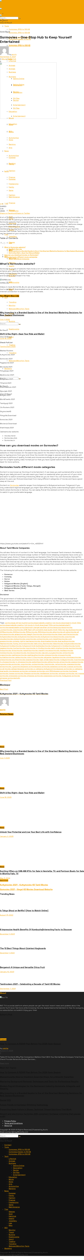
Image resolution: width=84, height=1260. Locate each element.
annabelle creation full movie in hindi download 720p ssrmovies (35, 625)
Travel (11, 1232)
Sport (11, 1239)
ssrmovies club (11, 639)
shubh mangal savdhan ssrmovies (42, 627)
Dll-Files (16, 1172)
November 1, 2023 (7, 934)
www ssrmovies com (23, 671)
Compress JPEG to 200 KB (19, 46)
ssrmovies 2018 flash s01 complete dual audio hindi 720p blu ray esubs (44, 630)
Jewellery (13, 236)
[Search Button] (19, 324)
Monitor (12, 1230)
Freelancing (13, 184)
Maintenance (14, 197)
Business (12, 1163)
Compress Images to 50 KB (20, 1152)
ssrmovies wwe (68, 662)
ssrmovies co (22, 639)
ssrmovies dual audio (57, 641)
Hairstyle (12, 1216)
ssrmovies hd (49, 643)
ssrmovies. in (40, 664)
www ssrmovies (30, 666)
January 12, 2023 (7, 972)
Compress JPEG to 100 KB (19, 32)
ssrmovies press (42, 655)
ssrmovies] (19, 666)
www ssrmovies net (53, 673)
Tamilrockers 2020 (8, 346)
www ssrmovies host (64, 671)
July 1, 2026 (5, 319)
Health (11, 1218)
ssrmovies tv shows (15, 662)
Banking (12, 144)
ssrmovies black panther (59, 634)
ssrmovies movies (25, 653)
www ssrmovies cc (61, 666)
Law (10, 243)
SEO (6, 297)
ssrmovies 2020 (10, 632)
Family (11, 164)
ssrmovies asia (12, 634)
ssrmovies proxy (56, 655)
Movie (7, 31)
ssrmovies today (58, 659)
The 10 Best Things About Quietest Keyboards (23, 948)
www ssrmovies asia (45, 666)
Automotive (14, 138)
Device (16, 1170)
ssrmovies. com (29, 664)
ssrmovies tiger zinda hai (41, 659)
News (6, 171)
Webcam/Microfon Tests (19, 361)
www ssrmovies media (35, 673)
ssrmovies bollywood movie (20, 636)
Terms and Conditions (13, 1123)
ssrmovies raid (12, 657)
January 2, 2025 (6, 836)
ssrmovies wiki (45, 662)
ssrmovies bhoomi (41, 634)
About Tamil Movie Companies (19, 259)
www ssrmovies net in (70, 673)
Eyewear (12, 157)
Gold (10, 1214)
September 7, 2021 (8, 988)
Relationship (14, 329)
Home (2, 31)
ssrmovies (60, 627)
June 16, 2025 (5, 338)
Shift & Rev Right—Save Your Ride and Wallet (24, 253)
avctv (14, 54)
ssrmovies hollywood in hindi (54, 646)
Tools (6, 26)
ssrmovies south (10, 659)
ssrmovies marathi (22, 650)
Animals (12, 1161)
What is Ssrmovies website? (15, 247)
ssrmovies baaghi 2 (26, 634)
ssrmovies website (31, 662)
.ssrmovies (9, 623)
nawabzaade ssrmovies (18, 627)
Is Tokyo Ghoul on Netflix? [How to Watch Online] (24, 910)
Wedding (8, 368)
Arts (10, 131)
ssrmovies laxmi (66, 648)
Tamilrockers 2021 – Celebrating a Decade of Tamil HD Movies (30, 984)
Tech (6, 1156)
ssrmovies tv (70, 659)
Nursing (12, 1234)
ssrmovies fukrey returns (14, 643)
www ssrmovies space (39, 676)
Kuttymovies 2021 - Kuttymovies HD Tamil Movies (24, 885)
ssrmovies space (24, 659)
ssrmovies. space (65, 664)
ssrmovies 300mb (36, 632)
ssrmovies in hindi (34, 648)
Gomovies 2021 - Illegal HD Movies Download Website (26, 889)
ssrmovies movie (11, 653)
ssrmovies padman (10, 655)
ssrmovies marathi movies (40, 650)
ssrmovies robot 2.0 (26, 657)
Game (11, 190)
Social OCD (5, 1100)
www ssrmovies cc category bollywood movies (39, 669)
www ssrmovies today (57, 676)
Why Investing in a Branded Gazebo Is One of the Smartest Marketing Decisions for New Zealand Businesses (46, 251)
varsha (5, 1048)
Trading (12, 345)
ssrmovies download (40, 641)
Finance (12, 203)
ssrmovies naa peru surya (43, 653)
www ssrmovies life (18, 673)
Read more (4, 1063)
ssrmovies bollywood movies (44, 636)
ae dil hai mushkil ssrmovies (25, 623)
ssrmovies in (22, 648)
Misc (10, 1225)
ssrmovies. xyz (9, 666)
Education (13, 1177)
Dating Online (18, 1165)
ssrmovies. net (52, 664)
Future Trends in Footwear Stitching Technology (24, 1105)
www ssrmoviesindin (11, 678)
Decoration (17, 1168)
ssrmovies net (59, 653)
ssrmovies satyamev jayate (46, 657)
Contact (7, 13)
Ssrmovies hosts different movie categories (20, 257)
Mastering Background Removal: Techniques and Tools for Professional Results (39, 1081)
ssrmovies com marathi (49, 639)
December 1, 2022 (7, 953)
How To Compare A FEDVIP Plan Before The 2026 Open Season (30, 1044)
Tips (6, 203)
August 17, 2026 (6, 1050)
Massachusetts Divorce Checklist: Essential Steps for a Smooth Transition (37, 1077)
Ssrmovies (14, 485)
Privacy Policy (10, 1121)
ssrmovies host (10, 648)
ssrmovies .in (9, 630)
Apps (11, 125)
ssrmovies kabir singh (51, 648)
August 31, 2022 (6, 915)
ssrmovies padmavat (27, 655)
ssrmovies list (8, 650)
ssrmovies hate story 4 (34, 643)
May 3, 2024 (5, 878)
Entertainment (19, 1175)
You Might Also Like (15, 249)
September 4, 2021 (8, 57)
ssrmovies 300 (23, 632)
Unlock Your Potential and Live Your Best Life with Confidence (30, 832)
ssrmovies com (34, 639)
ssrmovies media (58, 650)
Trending (12, 353)
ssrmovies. (7, 664)
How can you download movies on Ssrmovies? (21, 255)
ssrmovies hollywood (63, 643)
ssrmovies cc (61, 636)
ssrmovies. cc (17, 664)
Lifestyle (12, 59)
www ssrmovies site (21, 676)
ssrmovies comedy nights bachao (18, 641)
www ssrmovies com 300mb (43, 671)
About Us (8, 1125)
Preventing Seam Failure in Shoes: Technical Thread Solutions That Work (35, 1109)
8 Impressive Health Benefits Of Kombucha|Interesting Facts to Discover (36, 929)
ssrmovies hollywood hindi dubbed (27, 646)
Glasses (12, 210)
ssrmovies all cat (61, 632)
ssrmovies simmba (65, 657)
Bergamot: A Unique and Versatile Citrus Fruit (22, 967)
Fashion (12, 171)
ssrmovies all (49, 632)
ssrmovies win (56, 662)
